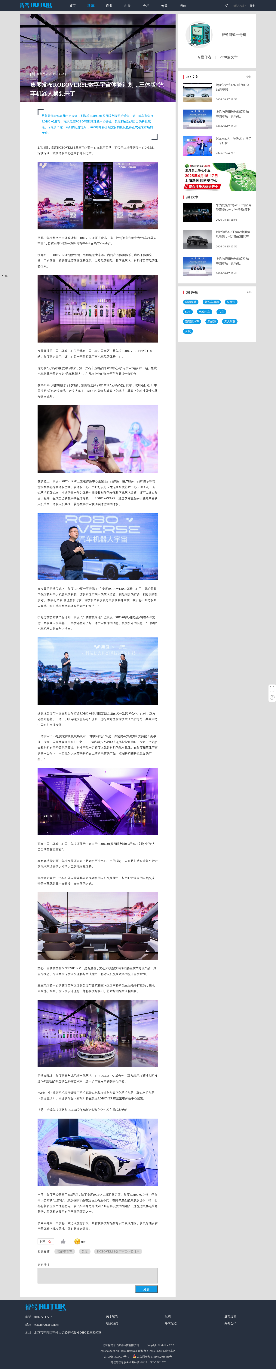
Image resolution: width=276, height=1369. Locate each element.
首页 (72, 6)
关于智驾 (112, 1316)
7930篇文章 (228, 57)
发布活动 (230, 1316)
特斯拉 (231, 302)
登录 (252, 5)
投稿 (168, 1316)
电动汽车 (204, 311)
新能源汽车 (192, 321)
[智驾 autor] (36, 5)
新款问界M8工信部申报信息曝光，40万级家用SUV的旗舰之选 (233, 236)
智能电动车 (64, 1251)
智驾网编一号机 (233, 35)
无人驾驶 (229, 321)
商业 (109, 6)
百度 (188, 331)
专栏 (146, 6)
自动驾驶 (190, 302)
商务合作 (230, 1323)
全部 (249, 76)
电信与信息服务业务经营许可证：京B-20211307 (138, 1362)
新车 (91, 6)
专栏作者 (204, 57)
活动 (183, 6)
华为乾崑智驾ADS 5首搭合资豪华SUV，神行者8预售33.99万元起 (233, 210)
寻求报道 (171, 1323)
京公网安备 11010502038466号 (154, 1356)
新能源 (211, 321)
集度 (85, 1251)
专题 (164, 6)
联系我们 (112, 1323)
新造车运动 (212, 302)
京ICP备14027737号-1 (117, 1356)
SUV (188, 311)
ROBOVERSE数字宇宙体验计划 (118, 1251)
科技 (127, 6)
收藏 (42, 1241)
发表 (146, 1289)
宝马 (221, 311)
